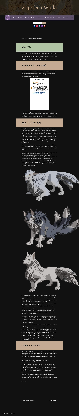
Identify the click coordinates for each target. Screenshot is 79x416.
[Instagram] (37, 26)
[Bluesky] (39, 26)
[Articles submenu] (42, 17)
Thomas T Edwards (32, 38)
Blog (14, 17)
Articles (39, 17)
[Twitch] (42, 26)
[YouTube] (44, 26)
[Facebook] (34, 26)
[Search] (44, 23)
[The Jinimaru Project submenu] (35, 17)
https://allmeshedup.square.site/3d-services (30, 361)
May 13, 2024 (24, 38)
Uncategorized (39, 38)
